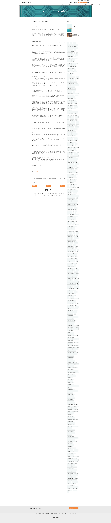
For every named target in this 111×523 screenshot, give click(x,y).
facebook (69, 162)
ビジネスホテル (72, 256)
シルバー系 (72, 290)
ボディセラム (75, 125)
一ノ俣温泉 (69, 461)
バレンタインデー (70, 187)
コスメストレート (73, 204)
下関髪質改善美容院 (70, 347)
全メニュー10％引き (70, 63)
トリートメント (76, 93)
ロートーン (69, 303)
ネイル (76, 115)
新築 (70, 300)
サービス (69, 49)
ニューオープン (69, 78)
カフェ (71, 115)
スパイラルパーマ (74, 179)
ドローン (72, 295)
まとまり (75, 177)
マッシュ (72, 157)
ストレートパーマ (72, 128)
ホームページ (69, 174)
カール (76, 248)
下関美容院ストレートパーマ (71, 360)
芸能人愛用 (69, 278)
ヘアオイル (69, 98)
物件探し (77, 488)
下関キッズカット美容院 (70, 345)
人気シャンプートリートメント (71, 76)
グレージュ (69, 152)
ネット (70, 281)
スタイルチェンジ (70, 231)
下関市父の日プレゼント (70, 463)
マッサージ (69, 286)
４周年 (73, 481)
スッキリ (78, 298)
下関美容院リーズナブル (76, 372)
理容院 (75, 189)
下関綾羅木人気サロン (70, 421)
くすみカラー (69, 167)
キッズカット (69, 61)
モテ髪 (72, 132)
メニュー (72, 49)
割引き (68, 105)
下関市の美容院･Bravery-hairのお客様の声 (73, 48)
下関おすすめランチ (70, 335)
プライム (76, 256)
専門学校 (71, 192)
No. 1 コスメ (74, 466)
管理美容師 (69, 308)
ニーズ (76, 162)
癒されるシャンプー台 (74, 81)
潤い (68, 483)
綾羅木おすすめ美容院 (70, 342)
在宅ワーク (74, 244)
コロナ (76, 253)
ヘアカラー (74, 100)
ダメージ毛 (69, 280)
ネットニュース (76, 283)
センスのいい (76, 268)
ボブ (68, 281)
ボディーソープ (76, 475)
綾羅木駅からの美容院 (70, 330)
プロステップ (69, 268)
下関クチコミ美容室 (70, 364)
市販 (77, 152)
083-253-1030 (35, 171)
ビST (74, 488)
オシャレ (74, 142)
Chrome (71, 276)
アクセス (69, 51)
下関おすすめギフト (70, 426)
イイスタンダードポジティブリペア (72, 453)
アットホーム (69, 169)
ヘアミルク (72, 303)
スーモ (72, 478)
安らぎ (73, 248)
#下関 (36, 193)
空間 (73, 211)
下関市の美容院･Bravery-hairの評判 (72, 46)
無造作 (71, 202)
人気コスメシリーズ (70, 488)
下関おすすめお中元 (70, 443)
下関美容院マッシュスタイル (71, 402)
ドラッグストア (69, 229)
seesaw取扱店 (69, 481)
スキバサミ (77, 273)
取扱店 (72, 268)
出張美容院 (69, 295)
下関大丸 (73, 439)
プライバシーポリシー (70, 53)
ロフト (74, 490)
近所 (72, 283)
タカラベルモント (72, 120)
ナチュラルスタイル (70, 184)
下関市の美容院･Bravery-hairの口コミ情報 (73, 44)
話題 (68, 130)
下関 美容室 (69, 480)
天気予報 (69, 197)
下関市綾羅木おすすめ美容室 (71, 424)
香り (77, 285)
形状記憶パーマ (72, 226)
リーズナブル (76, 95)
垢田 (70, 239)
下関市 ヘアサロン (74, 480)
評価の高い (77, 76)
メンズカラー (69, 478)
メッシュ (75, 263)
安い (70, 73)
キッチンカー (72, 288)
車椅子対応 (69, 236)
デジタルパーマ (75, 63)
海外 (71, 162)
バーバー (76, 118)
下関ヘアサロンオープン (70, 369)
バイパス (73, 229)
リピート (69, 202)
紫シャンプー (75, 202)
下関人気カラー (69, 362)
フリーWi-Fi (69, 258)
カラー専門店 (75, 258)
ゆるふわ (73, 224)
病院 (73, 115)
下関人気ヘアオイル (70, 325)
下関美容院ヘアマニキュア (71, 396)
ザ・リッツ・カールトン (74, 199)
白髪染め (75, 105)
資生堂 (76, 120)
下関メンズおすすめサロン (71, 401)
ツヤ (68, 249)
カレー (70, 248)
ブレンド (73, 305)
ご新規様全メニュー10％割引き (74, 85)
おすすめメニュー (70, 58)
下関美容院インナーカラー (71, 365)
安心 (72, 90)
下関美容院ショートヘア (70, 384)
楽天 (71, 211)
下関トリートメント (70, 456)
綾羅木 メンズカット (70, 473)
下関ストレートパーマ (76, 456)
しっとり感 (71, 483)
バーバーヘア (69, 263)
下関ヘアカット (69, 451)
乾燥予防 (73, 174)
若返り (75, 295)
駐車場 (73, 58)
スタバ (68, 118)
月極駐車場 (75, 463)
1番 (74, 132)
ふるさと (69, 219)
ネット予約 (71, 243)
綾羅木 (73, 78)
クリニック (69, 288)
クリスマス (75, 137)
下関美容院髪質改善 (70, 438)
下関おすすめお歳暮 (70, 441)
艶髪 (77, 249)
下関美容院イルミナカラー (71, 357)
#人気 (34, 193)
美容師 (68, 256)
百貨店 (68, 243)
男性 (73, 318)
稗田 (68, 310)
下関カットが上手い (76, 342)
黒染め (75, 286)
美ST (71, 490)
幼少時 (75, 271)
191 (74, 157)
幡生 (71, 258)
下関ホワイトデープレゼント (71, 429)
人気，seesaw (73, 476)
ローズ (68, 179)
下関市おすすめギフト (70, 315)
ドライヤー (74, 206)
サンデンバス (71, 310)
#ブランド (40, 195)
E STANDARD (74, 66)
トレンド (72, 125)
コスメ (74, 162)
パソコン (74, 147)
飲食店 (72, 241)
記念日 (68, 182)
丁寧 (68, 142)
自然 (76, 197)
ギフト (68, 128)
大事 (68, 251)
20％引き (69, 85)
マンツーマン (72, 236)
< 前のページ (34, 185)
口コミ (75, 56)
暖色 (68, 300)
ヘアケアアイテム (70, 266)
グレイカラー (69, 241)
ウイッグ (73, 169)
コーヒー (75, 160)
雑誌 (72, 167)
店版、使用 (69, 68)
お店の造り (69, 81)
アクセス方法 (76, 78)
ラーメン (76, 209)
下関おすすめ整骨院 (70, 359)
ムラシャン (69, 204)
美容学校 (78, 147)
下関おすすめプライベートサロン (71, 350)
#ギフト (49, 193)
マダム (72, 280)
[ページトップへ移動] (80, 508)
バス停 (71, 261)
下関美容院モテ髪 (75, 409)
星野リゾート (76, 224)
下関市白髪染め (69, 458)
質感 (68, 140)
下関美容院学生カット (70, 404)
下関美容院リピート (70, 377)
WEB (70, 194)
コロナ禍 (72, 71)
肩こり (70, 251)
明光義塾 (76, 140)
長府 (75, 251)
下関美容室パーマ (70, 411)
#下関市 (59, 193)
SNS (72, 160)
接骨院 (68, 189)
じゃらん (74, 219)
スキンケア (76, 246)
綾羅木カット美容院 (75, 352)
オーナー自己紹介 (70, 66)
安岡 (68, 239)
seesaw (75, 98)
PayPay (68, 216)
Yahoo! (76, 211)
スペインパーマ (69, 135)
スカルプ (76, 216)
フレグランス (72, 145)
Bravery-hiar (69, 95)
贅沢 (77, 308)
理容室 (71, 219)
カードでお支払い (70, 88)
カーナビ (76, 169)
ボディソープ (69, 476)
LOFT (76, 490)
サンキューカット (70, 298)
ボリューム (74, 298)
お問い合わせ (72, 51)
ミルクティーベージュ (70, 271)
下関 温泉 (72, 461)
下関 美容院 (76, 478)
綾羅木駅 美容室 (76, 473)
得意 (73, 231)
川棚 (77, 204)
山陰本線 (69, 261)
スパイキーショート (70, 206)
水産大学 (73, 95)
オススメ (72, 103)
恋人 (68, 283)
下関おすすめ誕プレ (70, 446)
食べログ (73, 214)
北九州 (70, 283)
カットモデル (69, 177)
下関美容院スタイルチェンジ (71, 389)
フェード (69, 113)
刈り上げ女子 (77, 288)
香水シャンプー (75, 192)
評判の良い (72, 83)
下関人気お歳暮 (75, 441)
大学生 (72, 239)
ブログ (68, 194)
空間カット (77, 214)
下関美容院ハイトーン (76, 406)
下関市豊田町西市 (75, 419)
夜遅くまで (71, 142)
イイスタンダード (70, 100)
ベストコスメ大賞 (70, 466)
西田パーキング (73, 123)
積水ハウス (76, 231)
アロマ (70, 249)
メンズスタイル (72, 118)
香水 (75, 145)
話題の (70, 130)
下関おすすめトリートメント (71, 327)
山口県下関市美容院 (70, 419)
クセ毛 (72, 286)
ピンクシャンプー (74, 300)
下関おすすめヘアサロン (70, 416)
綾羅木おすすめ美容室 (76, 347)
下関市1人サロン (76, 404)
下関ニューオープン (70, 352)
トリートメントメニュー (75, 281)
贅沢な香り (74, 483)
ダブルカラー (69, 132)
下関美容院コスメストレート (71, 397)
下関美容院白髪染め (70, 409)
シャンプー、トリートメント (71, 86)
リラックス (76, 83)
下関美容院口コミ (76, 345)
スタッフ (75, 49)
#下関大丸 (59, 195)
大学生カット (76, 481)
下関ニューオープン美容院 (71, 436)
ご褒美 (78, 278)
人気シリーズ (69, 221)
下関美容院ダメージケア (70, 382)
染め (68, 248)
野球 (68, 165)
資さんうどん (72, 273)
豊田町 (72, 98)
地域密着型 (75, 103)
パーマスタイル (74, 249)
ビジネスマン (72, 127)
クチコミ (73, 130)
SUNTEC (75, 278)
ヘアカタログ (69, 150)
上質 (74, 234)
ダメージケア (69, 137)
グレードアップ (74, 276)
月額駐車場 (77, 123)
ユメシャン (69, 83)
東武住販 (69, 125)
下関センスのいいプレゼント (71, 322)
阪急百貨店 (69, 475)
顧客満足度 (69, 199)
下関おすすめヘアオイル (70, 431)
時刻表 (77, 261)
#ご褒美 (48, 195)
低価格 (73, 164)
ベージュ (69, 145)
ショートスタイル (75, 172)
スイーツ (72, 308)
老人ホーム (72, 246)
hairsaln (69, 209)
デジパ (75, 290)
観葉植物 (73, 150)
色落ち (68, 155)
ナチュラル (77, 155)
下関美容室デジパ (70, 367)
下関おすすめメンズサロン (71, 337)
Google (75, 165)
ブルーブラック (69, 293)
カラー (68, 73)
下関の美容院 (77, 327)
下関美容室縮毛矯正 (75, 367)
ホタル (68, 160)
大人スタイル (71, 189)
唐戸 (68, 192)
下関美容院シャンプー (76, 364)
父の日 (74, 197)
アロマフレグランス (70, 253)
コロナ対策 (69, 56)
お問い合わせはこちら (82, 2)
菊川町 (76, 128)
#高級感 (56, 193)
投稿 (77, 303)
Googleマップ (69, 224)
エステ (72, 263)
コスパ (68, 214)
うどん (76, 221)
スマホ (76, 150)
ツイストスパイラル (70, 108)
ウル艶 (75, 280)
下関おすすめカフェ (75, 335)
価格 (75, 308)
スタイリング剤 (75, 184)
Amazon (69, 147)
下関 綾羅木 (69, 471)
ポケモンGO (73, 194)
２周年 (72, 137)
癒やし (76, 58)
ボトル (75, 285)
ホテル (71, 172)
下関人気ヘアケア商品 (76, 325)
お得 (70, 140)
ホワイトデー (74, 187)
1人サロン (69, 71)
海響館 (75, 313)
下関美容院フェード (70, 414)
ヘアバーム (69, 485)
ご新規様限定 (71, 105)
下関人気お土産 (69, 439)
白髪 (76, 226)
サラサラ (72, 113)
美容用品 (73, 221)
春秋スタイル (73, 293)
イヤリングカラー (72, 155)
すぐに (71, 147)
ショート (70, 164)
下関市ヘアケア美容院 (70, 399)
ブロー (74, 261)
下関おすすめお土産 (75, 438)
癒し (70, 179)
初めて (76, 305)
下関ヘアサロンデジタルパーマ (71, 374)
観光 (70, 214)
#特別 (53, 193)
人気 (72, 73)
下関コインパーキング (70, 340)
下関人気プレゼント (75, 426)
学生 (68, 305)
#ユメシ (51, 198)
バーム (77, 234)
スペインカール (74, 135)
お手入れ (69, 290)
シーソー (69, 211)
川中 (77, 271)
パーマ (75, 90)
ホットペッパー (69, 110)
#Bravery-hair (47, 198)
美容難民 (69, 127)
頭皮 (68, 234)
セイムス (69, 226)
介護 (77, 243)
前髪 (68, 276)
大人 (74, 167)
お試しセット (72, 485)
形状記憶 (69, 285)
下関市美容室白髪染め (75, 411)
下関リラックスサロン (75, 451)
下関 (74, 53)
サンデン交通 (75, 310)
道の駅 (68, 115)
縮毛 (77, 280)
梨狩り (75, 239)
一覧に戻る (48, 185)
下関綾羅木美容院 (74, 362)
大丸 (73, 253)
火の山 (77, 286)
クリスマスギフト (70, 318)
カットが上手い (69, 90)
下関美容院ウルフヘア (70, 392)
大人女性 (71, 244)
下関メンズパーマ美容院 (70, 379)
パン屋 (72, 278)
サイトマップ (59, 514)
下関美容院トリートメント (71, 332)
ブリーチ (74, 108)
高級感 (72, 177)
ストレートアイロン (73, 152)
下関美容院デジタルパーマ (71, 355)
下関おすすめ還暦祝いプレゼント (71, 448)
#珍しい (46, 193)
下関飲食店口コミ (70, 434)
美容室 (77, 53)
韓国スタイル (76, 164)
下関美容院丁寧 (69, 387)
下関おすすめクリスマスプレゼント (72, 320)
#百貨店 (62, 193)
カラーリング (74, 266)
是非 (68, 244)
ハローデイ (69, 273)
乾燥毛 (75, 243)
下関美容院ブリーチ (70, 406)
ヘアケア (75, 241)
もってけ (73, 61)
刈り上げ (77, 236)
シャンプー (75, 71)
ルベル (68, 120)
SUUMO (72, 475)
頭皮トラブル (71, 234)
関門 (68, 313)
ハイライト (76, 174)
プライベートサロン (74, 458)
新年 (70, 305)
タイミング (72, 285)
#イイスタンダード (41, 193)
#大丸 (37, 195)
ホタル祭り (76, 461)
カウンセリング (71, 165)
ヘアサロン (69, 157)
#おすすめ (44, 195)
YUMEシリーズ (77, 127)
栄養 (75, 303)
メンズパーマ (75, 113)
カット (72, 56)
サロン (73, 251)
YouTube (69, 172)
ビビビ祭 (69, 490)
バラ (72, 468)
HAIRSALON (72, 209)
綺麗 (70, 160)
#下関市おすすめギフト (53, 195)
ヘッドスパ (69, 123)
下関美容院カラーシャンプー (71, 394)
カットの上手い (73, 68)
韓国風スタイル (72, 182)
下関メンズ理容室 (70, 372)
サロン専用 (69, 246)
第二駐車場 (74, 88)
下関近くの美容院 (74, 471)
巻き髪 (72, 140)
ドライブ (77, 167)
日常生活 (71, 216)
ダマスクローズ (69, 468)
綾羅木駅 (72, 93)
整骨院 (78, 187)
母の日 (71, 197)
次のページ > (62, 185)
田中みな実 (69, 93)
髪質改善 (69, 103)
